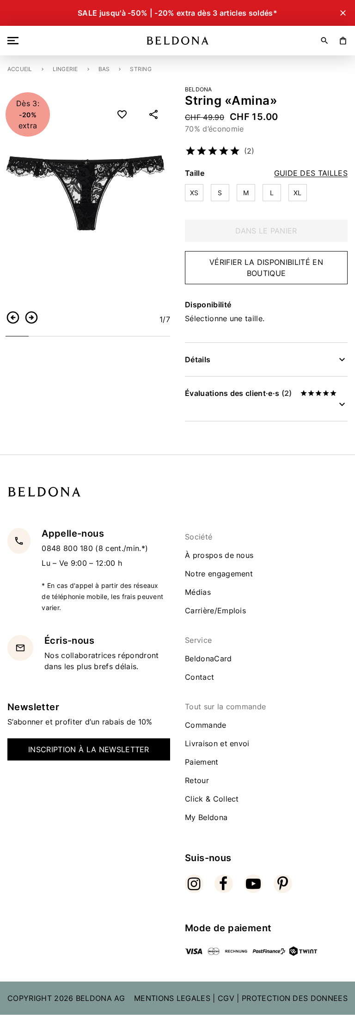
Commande (205, 725)
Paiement (202, 762)
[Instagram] (194, 883)
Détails (197, 359)
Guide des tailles (311, 173)
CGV (226, 998)
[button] (13, 317)
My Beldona (206, 817)
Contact (199, 677)
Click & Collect (212, 798)
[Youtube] (253, 883)
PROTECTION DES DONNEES (295, 998)
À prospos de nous (219, 555)
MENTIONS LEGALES (172, 998)
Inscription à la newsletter (88, 749)
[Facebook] (223, 883)
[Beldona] (177, 40)
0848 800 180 (68, 548)
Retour (197, 780)
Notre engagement (219, 573)
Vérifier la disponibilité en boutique (266, 267)
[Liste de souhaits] (122, 114)
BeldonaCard (208, 658)
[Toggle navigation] (14, 40)
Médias (198, 592)
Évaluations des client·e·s (238, 393)
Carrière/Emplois (215, 610)
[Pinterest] (283, 883)
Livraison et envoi (217, 743)
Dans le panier (266, 230)
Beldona (198, 89)
